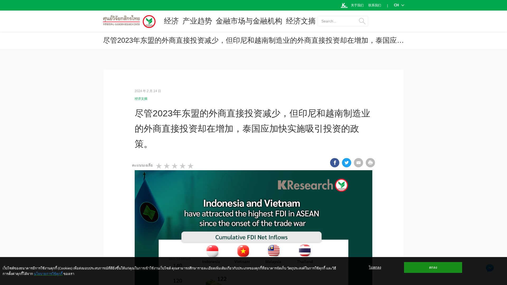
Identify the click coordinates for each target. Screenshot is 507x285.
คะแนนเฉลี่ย (142, 165)
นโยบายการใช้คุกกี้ (48, 273)
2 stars (167, 166)
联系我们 (374, 5)
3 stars (175, 166)
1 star (159, 166)
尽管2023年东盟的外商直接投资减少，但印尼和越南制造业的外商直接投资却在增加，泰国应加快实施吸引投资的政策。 (292, 40)
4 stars (183, 166)
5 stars (191, 166)
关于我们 (357, 5)
